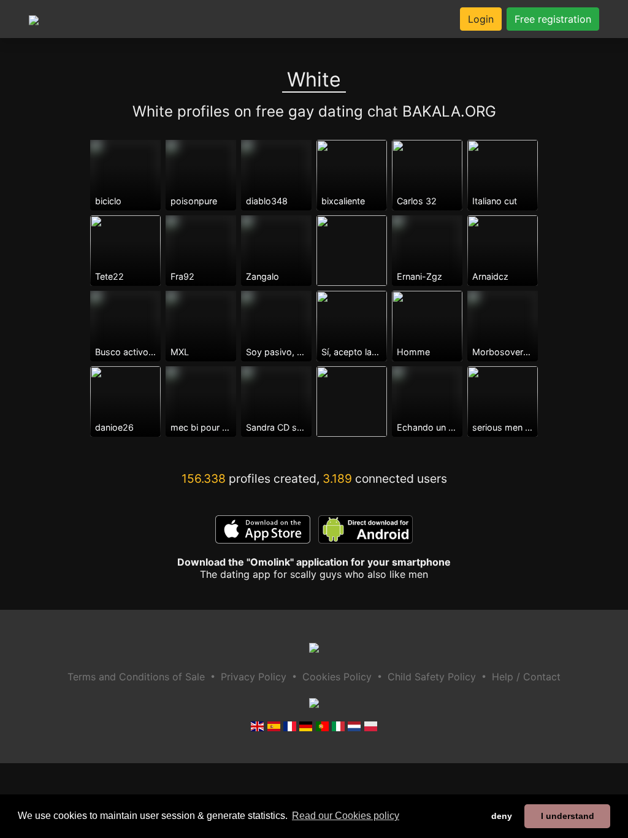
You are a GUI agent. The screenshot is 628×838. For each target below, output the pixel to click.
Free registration (553, 19)
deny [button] (501, 816)
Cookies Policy (337, 677)
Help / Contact (526, 677)
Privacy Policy (253, 677)
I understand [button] (567, 816)
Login (481, 19)
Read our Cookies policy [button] (345, 815)
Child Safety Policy (432, 677)
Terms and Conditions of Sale (136, 677)
